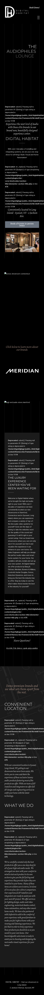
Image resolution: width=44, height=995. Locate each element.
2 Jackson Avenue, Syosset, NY (22, 988)
